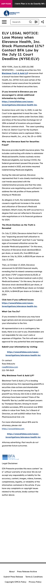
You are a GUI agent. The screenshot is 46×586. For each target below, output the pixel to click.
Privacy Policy (35, 582)
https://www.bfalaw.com (13, 428)
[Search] (30, 22)
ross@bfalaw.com (10, 367)
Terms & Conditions (34, 577)
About (12, 571)
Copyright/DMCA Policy (15, 582)
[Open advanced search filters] (36, 22)
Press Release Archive (27, 571)
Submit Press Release (13, 577)
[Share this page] (42, 22)
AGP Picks (6, 4)
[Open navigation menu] (4, 22)
